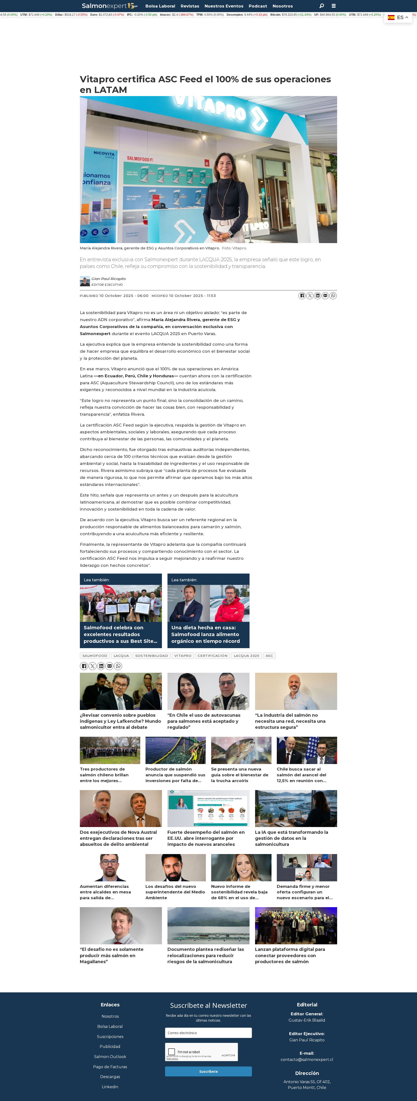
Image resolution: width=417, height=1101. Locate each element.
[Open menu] (333, 6)
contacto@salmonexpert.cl (307, 1059)
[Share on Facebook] (302, 295)
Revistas (190, 6)
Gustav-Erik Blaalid (307, 1020)
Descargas (110, 1077)
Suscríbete (208, 1071)
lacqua (121, 656)
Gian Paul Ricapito (307, 1040)
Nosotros (283, 6)
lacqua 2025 (246, 656)
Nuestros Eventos (224, 6)
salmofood (95, 656)
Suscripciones (110, 1036)
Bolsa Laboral (160, 6)
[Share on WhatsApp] (333, 295)
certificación (212, 656)
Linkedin (110, 1087)
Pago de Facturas (110, 1067)
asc (269, 656)
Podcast (258, 6)
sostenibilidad (151, 656)
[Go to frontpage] (110, 6)
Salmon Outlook (110, 1057)
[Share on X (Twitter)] (309, 295)
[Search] (322, 6)
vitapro (183, 656)
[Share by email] (325, 295)
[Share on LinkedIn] (317, 295)
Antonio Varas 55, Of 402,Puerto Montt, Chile (307, 1085)
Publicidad (110, 1046)
